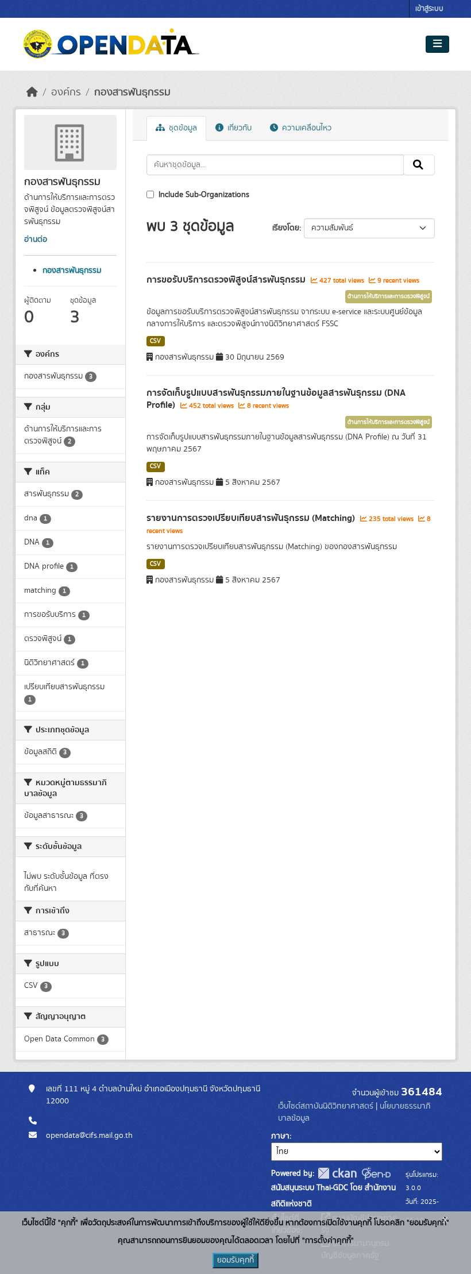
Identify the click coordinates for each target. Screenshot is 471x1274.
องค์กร (66, 92)
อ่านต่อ (35, 239)
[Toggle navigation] (437, 44)
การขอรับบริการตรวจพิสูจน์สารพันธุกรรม (227, 279)
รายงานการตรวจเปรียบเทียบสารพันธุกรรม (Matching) (251, 518)
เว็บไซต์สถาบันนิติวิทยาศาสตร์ (325, 1106)
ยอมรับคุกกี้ (235, 1260)
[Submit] (419, 165)
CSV (155, 341)
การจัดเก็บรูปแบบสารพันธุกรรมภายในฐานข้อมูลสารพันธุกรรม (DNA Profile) (276, 398)
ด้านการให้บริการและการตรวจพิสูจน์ (389, 296)
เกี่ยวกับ (238, 128)
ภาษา (280, 1136)
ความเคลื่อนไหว (305, 128)
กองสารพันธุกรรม (132, 92)
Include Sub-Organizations (202, 194)
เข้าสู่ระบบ (429, 8)
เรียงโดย (285, 228)
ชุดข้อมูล (182, 128)
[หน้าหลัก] (32, 92)
